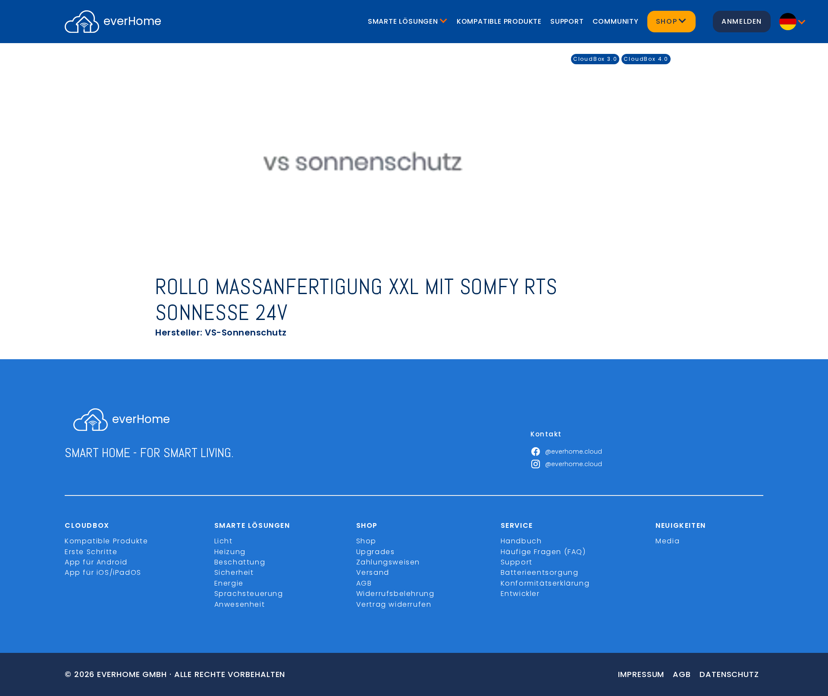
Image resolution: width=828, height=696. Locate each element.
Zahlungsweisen (388, 562)
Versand (372, 572)
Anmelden (741, 21)
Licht (223, 541)
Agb (682, 674)
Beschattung (240, 562)
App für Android (96, 562)
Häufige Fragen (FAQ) (543, 552)
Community (616, 21)
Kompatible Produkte (499, 21)
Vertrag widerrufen (394, 604)
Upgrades (375, 552)
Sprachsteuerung (248, 594)
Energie (229, 583)
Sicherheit (234, 572)
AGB (364, 583)
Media (668, 541)
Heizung (230, 552)
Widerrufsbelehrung (395, 594)
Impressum (641, 674)
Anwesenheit (239, 604)
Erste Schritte (91, 552)
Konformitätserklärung (545, 583)
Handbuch (521, 541)
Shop (366, 541)
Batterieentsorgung (540, 572)
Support (567, 21)
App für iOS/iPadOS (103, 572)
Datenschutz (729, 674)
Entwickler (520, 594)
